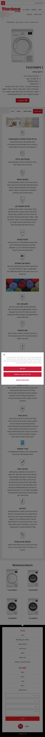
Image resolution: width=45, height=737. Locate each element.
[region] (22, 368)
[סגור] (4, 354)
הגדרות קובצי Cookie (22, 380)
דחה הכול (22, 368)
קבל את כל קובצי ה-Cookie (22, 374)
